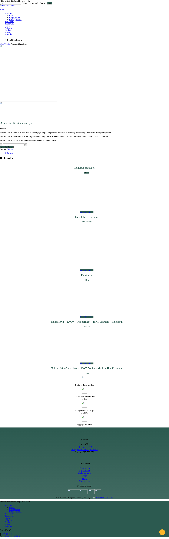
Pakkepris (8, 520)
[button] (2, 10)
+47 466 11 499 (84, 447)
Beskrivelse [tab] (9, 153)
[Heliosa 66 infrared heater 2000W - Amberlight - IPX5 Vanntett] (87, 361)
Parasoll (12, 508)
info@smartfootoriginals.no (85, 449)
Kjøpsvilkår (84, 470)
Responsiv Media (104, 498)
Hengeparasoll (14, 510)
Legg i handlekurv (7, 147)
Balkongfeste (9, 516)
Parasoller (8, 506)
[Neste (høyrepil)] (165, 269)
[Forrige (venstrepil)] (4, 269)
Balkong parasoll (15, 512)
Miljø (84, 478)
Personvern (84, 468)
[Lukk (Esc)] (166, 2)
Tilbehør (7, 44)
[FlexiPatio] (87, 268)
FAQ (84, 476)
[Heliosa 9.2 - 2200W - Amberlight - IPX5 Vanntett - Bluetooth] (87, 315)
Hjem (2, 44)
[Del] (161, 2)
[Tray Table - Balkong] (87, 210)
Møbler (7, 518)
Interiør (7, 524)
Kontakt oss (84, 481)
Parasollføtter (9, 514)
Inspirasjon (9, 526)
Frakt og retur (84, 473)
